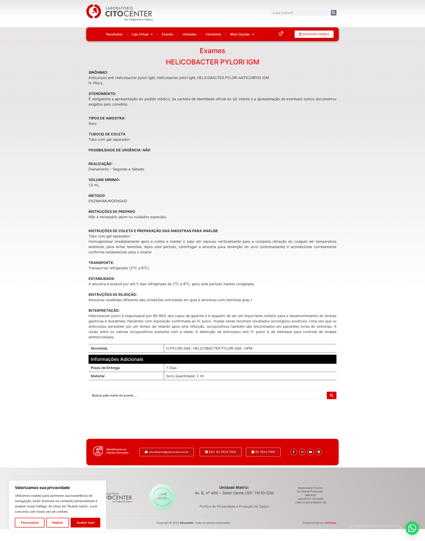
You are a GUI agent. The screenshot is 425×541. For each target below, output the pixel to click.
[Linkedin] (319, 452)
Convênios (213, 34)
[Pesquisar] (333, 12)
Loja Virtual (140, 34)
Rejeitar (57, 522)
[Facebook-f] (294, 452)
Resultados (114, 34)
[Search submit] (331, 395)
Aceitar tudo (86, 522)
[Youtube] (310, 452)
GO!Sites (330, 522)
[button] (412, 528)
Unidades (189, 34)
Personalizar (30, 522)
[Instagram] (302, 452)
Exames (167, 34)
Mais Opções (240, 34)
